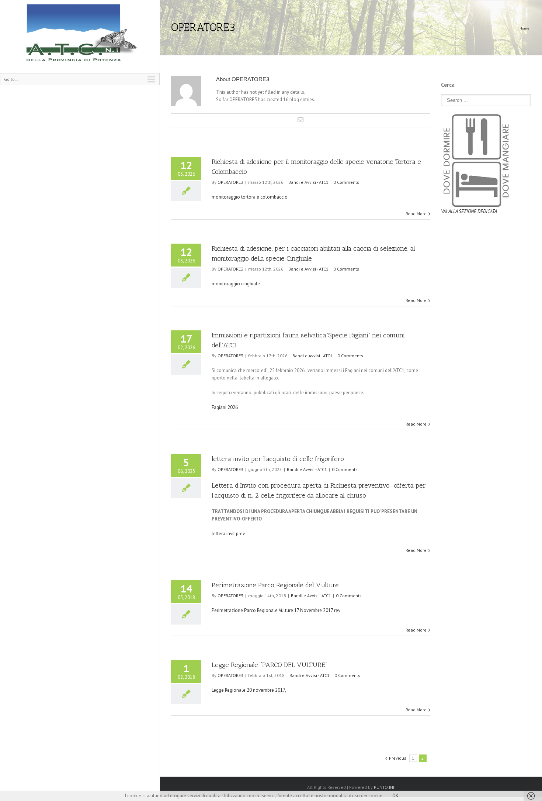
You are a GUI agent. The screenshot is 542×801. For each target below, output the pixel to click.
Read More (416, 213)
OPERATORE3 (230, 182)
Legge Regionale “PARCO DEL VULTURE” (269, 665)
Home (524, 28)
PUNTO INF (384, 787)
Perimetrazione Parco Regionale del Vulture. (276, 585)
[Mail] (300, 120)
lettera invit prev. (229, 533)
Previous (397, 758)
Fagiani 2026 (225, 407)
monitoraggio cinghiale (236, 284)
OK (395, 796)
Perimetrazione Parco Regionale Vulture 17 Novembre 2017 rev (276, 610)
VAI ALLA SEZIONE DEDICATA (469, 211)
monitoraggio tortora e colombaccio (250, 197)
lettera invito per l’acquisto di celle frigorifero (278, 459)
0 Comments (346, 182)
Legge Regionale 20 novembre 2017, (249, 690)
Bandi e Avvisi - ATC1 (308, 182)
